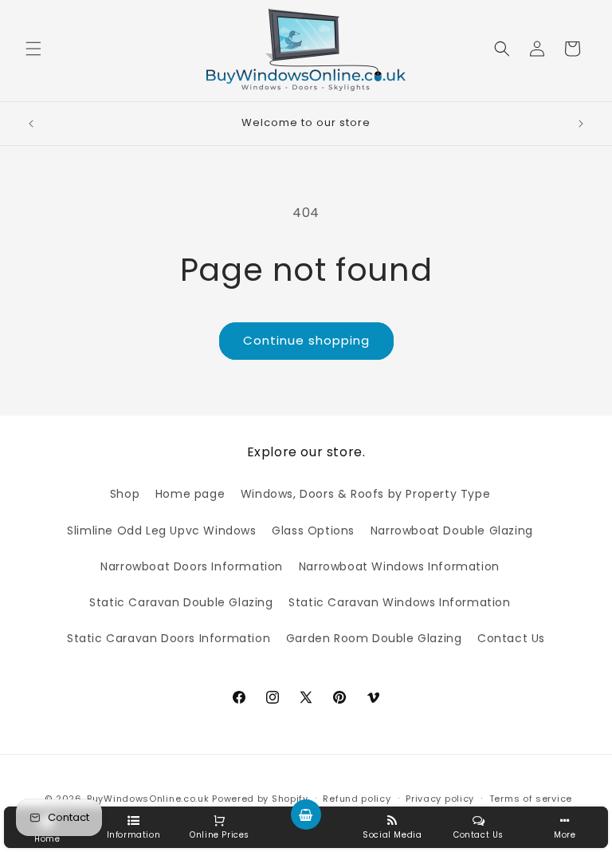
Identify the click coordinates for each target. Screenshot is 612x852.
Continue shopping (306, 340)
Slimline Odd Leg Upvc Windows (161, 530)
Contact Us (511, 638)
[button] (33, 48)
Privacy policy (440, 798)
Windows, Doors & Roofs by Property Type (365, 494)
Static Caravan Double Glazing (181, 602)
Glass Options (313, 530)
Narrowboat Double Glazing (452, 530)
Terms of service (530, 798)
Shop (124, 494)
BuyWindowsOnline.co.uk (148, 798)
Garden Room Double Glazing (374, 638)
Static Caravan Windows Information (399, 602)
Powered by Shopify (260, 798)
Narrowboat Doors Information (191, 566)
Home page (190, 494)
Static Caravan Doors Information (168, 638)
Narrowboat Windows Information (399, 566)
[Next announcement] (580, 123)
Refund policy (356, 798)
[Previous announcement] (31, 123)
